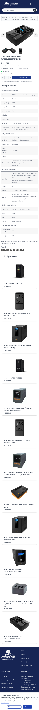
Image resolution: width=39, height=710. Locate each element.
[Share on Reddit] (14, 250)
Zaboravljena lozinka (27, 662)
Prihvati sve (27, 707)
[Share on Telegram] (20, 250)
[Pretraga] (34, 10)
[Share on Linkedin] (8, 250)
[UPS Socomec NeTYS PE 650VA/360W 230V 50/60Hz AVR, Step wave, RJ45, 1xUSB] (19, 460)
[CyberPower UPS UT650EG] (19, 271)
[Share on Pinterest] (11, 250)
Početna (4, 17)
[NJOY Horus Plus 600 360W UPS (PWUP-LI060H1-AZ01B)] (19, 333)
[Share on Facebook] (2, 250)
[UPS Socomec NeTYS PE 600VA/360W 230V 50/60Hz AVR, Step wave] (19, 395)
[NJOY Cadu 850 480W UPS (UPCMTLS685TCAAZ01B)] (19, 557)
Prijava (23, 654)
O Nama (4, 676)
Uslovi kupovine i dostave (9, 680)
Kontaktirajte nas (26, 665)
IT (9, 17)
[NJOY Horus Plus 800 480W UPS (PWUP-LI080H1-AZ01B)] (19, 524)
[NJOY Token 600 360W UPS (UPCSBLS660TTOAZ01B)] (19, 623)
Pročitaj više (5, 703)
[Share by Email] (22, 250)
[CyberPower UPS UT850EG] (19, 365)
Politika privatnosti (7, 687)
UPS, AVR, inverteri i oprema (20, 17)
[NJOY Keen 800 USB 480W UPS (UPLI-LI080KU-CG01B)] (19, 428)
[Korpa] (30, 4)
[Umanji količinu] (3, 77)
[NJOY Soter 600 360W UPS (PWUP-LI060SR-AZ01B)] (19, 492)
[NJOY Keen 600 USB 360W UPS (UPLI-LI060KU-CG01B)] (19, 301)
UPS (31, 17)
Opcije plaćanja (6, 683)
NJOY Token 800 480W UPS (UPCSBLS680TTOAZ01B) (20, 19)
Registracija (25, 658)
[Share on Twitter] (5, 250)
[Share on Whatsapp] (17, 250)
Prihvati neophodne (14, 707)
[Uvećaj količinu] (10, 77)
